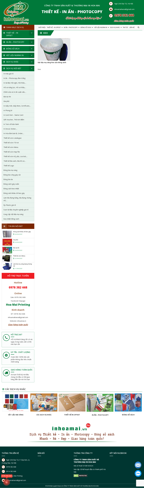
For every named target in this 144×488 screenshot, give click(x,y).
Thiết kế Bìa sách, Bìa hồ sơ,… (14, 161)
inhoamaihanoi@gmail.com (124, 9)
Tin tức (125, 27)
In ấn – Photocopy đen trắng (14, 78)
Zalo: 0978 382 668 (18, 297)
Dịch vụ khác (115, 27)
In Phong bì (7, 110)
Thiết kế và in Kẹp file (11, 152)
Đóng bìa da (8, 179)
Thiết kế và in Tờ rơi (11, 142)
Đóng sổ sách (86, 27)
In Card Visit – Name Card (13, 115)
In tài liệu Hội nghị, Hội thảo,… (14, 83)
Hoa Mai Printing (18, 304)
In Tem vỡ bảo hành (11, 124)
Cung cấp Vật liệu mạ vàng (13, 214)
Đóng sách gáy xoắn (11, 184)
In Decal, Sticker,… (10, 129)
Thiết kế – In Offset (54, 27)
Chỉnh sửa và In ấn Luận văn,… (14, 92)
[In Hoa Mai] (16, 12)
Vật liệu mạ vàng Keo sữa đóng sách (52, 62)
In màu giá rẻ (8, 73)
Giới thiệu (42, 27)
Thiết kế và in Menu (10, 147)
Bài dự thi (7, 96)
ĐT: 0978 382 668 (18, 314)
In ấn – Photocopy (71, 27)
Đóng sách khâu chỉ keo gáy (14, 193)
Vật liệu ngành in (100, 27)
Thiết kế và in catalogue (12, 138)
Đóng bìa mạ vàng (10, 170)
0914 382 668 (11, 471)
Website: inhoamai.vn (18, 321)
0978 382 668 (124, 15)
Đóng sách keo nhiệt (11, 188)
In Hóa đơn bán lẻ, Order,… (13, 133)
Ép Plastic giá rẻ (9, 205)
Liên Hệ (131, 27)
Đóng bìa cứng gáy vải (11, 175)
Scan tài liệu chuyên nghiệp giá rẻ (15, 210)
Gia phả (6, 101)
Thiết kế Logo (8, 165)
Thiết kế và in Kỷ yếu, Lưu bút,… (15, 156)
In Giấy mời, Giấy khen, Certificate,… (17, 106)
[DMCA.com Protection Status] (80, 476)
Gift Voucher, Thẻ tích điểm (13, 119)
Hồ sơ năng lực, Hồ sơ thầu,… (14, 87)
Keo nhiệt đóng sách (11, 219)
